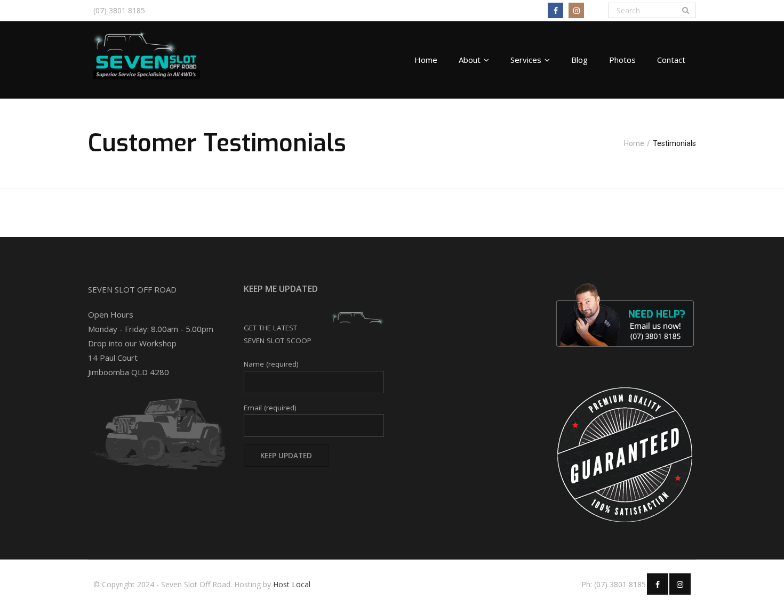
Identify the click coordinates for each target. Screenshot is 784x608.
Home (634, 143)
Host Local (291, 584)
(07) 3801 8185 (119, 10)
